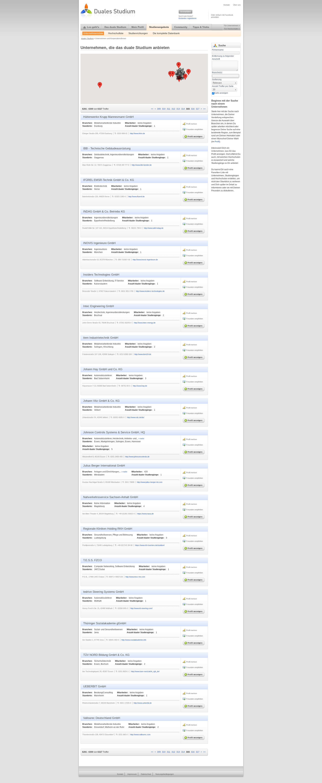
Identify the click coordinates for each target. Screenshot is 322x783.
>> (204, 109)
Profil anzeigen (194, 135)
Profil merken (191, 124)
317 (197, 109)
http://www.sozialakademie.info (133, 640)
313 (178, 109)
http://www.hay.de (140, 386)
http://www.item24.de (142, 354)
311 (168, 109)
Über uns (237, 5)
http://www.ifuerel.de (136, 196)
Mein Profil (137, 27)
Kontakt (227, 5)
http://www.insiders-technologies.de (150, 291)
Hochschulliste (115, 33)
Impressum (132, 774)
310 (164, 109)
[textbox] (225, 66)
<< (152, 109)
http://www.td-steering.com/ (141, 608)
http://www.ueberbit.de (143, 703)
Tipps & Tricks (201, 27)
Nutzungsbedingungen (164, 774)
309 (159, 109)
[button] (185, 77)
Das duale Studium (115, 27)
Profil (217, 141)
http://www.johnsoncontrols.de (137, 457)
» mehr (141, 438)
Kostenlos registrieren (187, 18)
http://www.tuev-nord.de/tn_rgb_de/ (145, 671)
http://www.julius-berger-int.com (149, 482)
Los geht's (93, 27)
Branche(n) (217, 72)
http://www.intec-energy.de (144, 323)
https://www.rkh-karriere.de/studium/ (150, 545)
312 (173, 109)
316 (193, 109)
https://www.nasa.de (145, 514)
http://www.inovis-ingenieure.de (145, 260)
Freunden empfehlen (194, 129)
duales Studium (87, 38)
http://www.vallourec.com (140, 734)
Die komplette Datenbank (166, 33)
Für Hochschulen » (232, 29)
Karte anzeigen (221, 93)
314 (183, 109)
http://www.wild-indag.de (153, 228)
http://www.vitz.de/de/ (135, 417)
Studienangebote (159, 27)
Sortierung (217, 79)
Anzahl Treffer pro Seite (222, 86)
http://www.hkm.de (137, 133)
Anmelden (185, 12)
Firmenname (218, 50)
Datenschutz (146, 774)
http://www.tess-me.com (135, 577)
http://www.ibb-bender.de (142, 165)
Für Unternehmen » (232, 26)
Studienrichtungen (138, 33)
